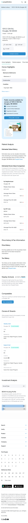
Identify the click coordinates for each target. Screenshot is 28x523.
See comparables (7, 302)
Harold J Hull (7, 323)
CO (20, 473)
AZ (13, 473)
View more (8, 480)
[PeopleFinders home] (6, 2)
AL (5, 473)
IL (23, 477)
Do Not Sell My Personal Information (9, 507)
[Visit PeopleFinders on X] (2, 519)
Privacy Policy (21, 504)
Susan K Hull (7, 345)
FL (5, 477)
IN (1, 480)
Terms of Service (12, 504)
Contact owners (14, 54)
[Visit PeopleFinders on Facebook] (6, 519)
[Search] (22, 2)
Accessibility (4, 515)
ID (19, 477)
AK (2, 473)
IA (16, 477)
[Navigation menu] (25, 2)
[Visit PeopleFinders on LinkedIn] (4, 519)
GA (9, 477)
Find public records (14, 117)
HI (12, 477)
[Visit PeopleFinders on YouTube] (8, 519)
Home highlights (6, 62)
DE (2, 477)
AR (9, 473)
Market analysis (16, 62)
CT (23, 473)
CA (16, 473)
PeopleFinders (19, 159)
